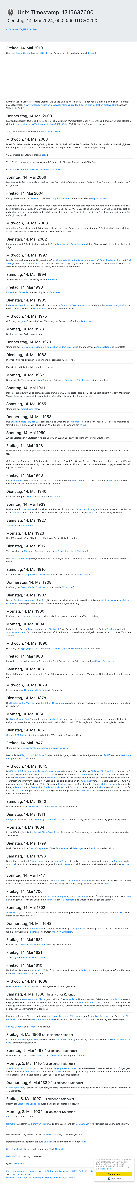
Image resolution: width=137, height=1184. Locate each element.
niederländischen (34, 496)
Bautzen (48, 1141)
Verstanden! (114, 1174)
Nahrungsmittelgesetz (35, 690)
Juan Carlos (43, 380)
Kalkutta (73, 787)
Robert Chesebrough (55, 703)
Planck (58, 131)
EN (7, 1171)
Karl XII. (119, 912)
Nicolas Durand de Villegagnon (66, 1016)
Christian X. (82, 551)
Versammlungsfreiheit (116, 305)
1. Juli (13, 864)
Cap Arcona (27, 525)
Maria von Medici (20, 973)
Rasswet (91, 53)
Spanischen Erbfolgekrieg (56, 896)
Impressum (18, 1171)
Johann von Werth (38, 944)
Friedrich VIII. (64, 551)
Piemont (82, 896)
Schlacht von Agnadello (25, 1039)
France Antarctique (44, 1019)
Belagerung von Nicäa (29, 1103)
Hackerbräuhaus (79, 648)
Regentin (33, 931)
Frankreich (37, 928)
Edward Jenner (37, 861)
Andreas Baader (103, 347)
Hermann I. (11, 1124)
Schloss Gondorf (14, 1026)
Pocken (118, 861)
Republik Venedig (66, 1039)
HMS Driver (39, 755)
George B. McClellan (16, 735)
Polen (84, 1141)
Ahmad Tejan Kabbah (74, 244)
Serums (125, 864)
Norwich (59, 1149)
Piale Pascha (115, 999)
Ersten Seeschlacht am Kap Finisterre (72, 880)
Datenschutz (34, 1171)
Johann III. (41, 1055)
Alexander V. (72, 1068)
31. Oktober (67, 587)
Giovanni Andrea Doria (90, 1002)
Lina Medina (28, 509)
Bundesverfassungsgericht (74, 305)
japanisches (16, 480)
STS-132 (44, 53)
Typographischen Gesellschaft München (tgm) (44, 648)
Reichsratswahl (21, 600)
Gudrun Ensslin (66, 347)
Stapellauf (11, 525)
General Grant (23, 719)
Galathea (82, 774)
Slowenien (24, 292)
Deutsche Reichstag (21, 558)
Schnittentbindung (86, 509)
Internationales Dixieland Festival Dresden (42, 169)
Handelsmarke (17, 703)
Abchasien (52, 279)
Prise (106, 883)
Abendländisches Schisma (19, 1068)
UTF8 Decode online (20, 1174)
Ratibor (80, 1055)
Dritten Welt (87, 321)
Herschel (45, 131)
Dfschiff (106, 755)
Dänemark (34, 198)
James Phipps (61, 861)
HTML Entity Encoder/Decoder (87, 1171)
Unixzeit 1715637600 (17, 1177)
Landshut (23, 944)
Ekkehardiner (82, 1124)
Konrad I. (10, 1116)
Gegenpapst (60, 1068)
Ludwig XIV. (75, 928)
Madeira (62, 784)
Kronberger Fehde (15, 1087)
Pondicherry (50, 787)
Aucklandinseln (55, 719)
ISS (67, 53)
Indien (16, 787)
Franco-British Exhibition (33, 587)
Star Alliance (32, 263)
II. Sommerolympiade (31, 616)
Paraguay (11, 819)
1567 (88, 1019)
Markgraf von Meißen (38, 1124)
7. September (67, 899)
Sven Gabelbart (14, 1149)
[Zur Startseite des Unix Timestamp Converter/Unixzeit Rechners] (12, 12)
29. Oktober (86, 574)
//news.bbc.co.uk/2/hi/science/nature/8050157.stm (42, 124)
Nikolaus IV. (57, 1055)
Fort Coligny (101, 1016)
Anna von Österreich (62, 931)
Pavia (48, 1134)
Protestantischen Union (33, 957)
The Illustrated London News (43, 806)
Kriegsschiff (26, 755)
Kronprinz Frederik (59, 198)
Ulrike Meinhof (50, 347)
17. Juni (83, 425)
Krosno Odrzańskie (104, 661)
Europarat (55, 292)
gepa (23, 321)
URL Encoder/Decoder (56, 1171)
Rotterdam (55, 496)
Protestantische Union (21, 986)
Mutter (16, 512)
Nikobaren (20, 777)
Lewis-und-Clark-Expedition (44, 832)
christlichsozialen (106, 600)
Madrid (92, 848)
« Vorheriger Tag (14, 29)
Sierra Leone (57, 244)
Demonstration (40, 308)
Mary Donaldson (98, 198)
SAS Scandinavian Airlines (108, 260)
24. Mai (57, 1071)
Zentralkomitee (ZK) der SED (25, 421)
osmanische (71, 999)
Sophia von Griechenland (77, 380)
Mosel (34, 1026)
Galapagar (78, 848)
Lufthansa (89, 260)
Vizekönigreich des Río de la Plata (51, 819)
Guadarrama (62, 848)
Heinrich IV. (39, 970)
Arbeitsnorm (77, 421)
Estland (10, 292)
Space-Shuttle (23, 53)
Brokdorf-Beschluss (19, 305)
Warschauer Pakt (29, 409)
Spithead (23, 758)
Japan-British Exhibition (38, 574)
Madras (60, 787)
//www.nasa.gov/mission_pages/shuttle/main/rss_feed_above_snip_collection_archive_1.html (71, 105)
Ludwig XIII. (87, 970)
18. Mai (12, 169)
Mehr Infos (105, 1168)
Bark (12, 719)
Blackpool (33, 629)
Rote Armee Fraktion (31, 347)
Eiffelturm (112, 629)
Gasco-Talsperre (37, 848)
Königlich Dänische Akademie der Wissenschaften (35, 771)
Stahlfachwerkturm (15, 632)
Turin (49, 899)
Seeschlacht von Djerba (33, 999)
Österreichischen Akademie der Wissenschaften (45, 748)
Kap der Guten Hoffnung (105, 784)
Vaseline (30, 703)
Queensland (112, 480)
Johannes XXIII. (32, 1071)
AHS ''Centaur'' (79, 480)
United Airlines (75, 260)
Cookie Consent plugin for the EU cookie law (114, 1178)
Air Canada (61, 260)
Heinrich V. (11, 1156)
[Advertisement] (68, 77)
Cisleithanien (38, 600)
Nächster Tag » (31, 29)
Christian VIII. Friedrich (102, 771)
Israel (44, 154)
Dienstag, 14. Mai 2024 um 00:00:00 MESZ (53, 1177)
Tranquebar (36, 787)
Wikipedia (19, 1163)
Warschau (11, 912)
